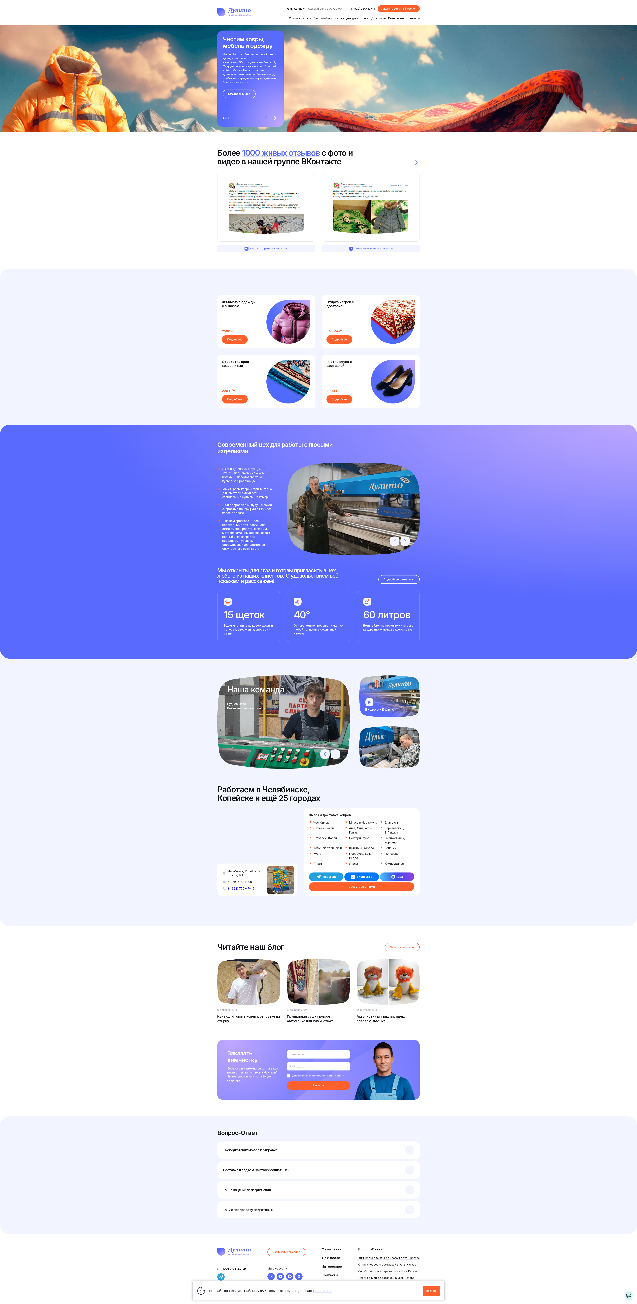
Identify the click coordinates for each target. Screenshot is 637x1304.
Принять (431, 1290)
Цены (365, 18)
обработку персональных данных (327, 1075)
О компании (332, 1249)
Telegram (329, 876)
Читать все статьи (402, 947)
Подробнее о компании (399, 579)
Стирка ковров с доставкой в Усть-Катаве (387, 1264)
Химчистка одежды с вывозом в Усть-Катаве (389, 1258)
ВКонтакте (364, 876)
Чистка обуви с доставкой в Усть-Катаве (386, 1277)
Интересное (396, 18)
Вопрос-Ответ (370, 1249)
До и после (378, 18)
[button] (275, 118)
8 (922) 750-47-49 (363, 8)
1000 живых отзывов (281, 153)
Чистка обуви (323, 18)
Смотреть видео (239, 94)
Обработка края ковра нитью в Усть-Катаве (388, 1271)
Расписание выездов (286, 1252)
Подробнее (234, 339)
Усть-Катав (294, 8)
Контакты (413, 18)
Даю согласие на (318, 1075)
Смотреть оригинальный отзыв (269, 248)
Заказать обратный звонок (398, 8)
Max (400, 876)
